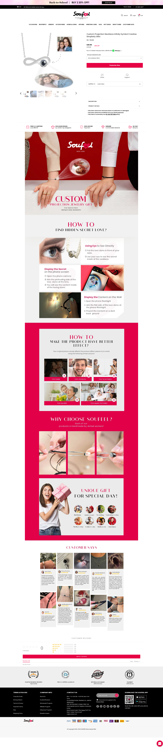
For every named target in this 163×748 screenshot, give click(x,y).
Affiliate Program (45, 707)
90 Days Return (17, 700)
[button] (124, 15)
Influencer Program (46, 710)
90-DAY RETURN (111, 114)
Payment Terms (18, 707)
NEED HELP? (141, 7)
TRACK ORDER (127, 7)
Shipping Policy (18, 713)
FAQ (14, 710)
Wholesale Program (46, 703)
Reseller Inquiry (44, 713)
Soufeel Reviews (45, 700)
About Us (42, 696)
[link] (33, 24)
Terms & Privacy (18, 703)
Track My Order (18, 696)
